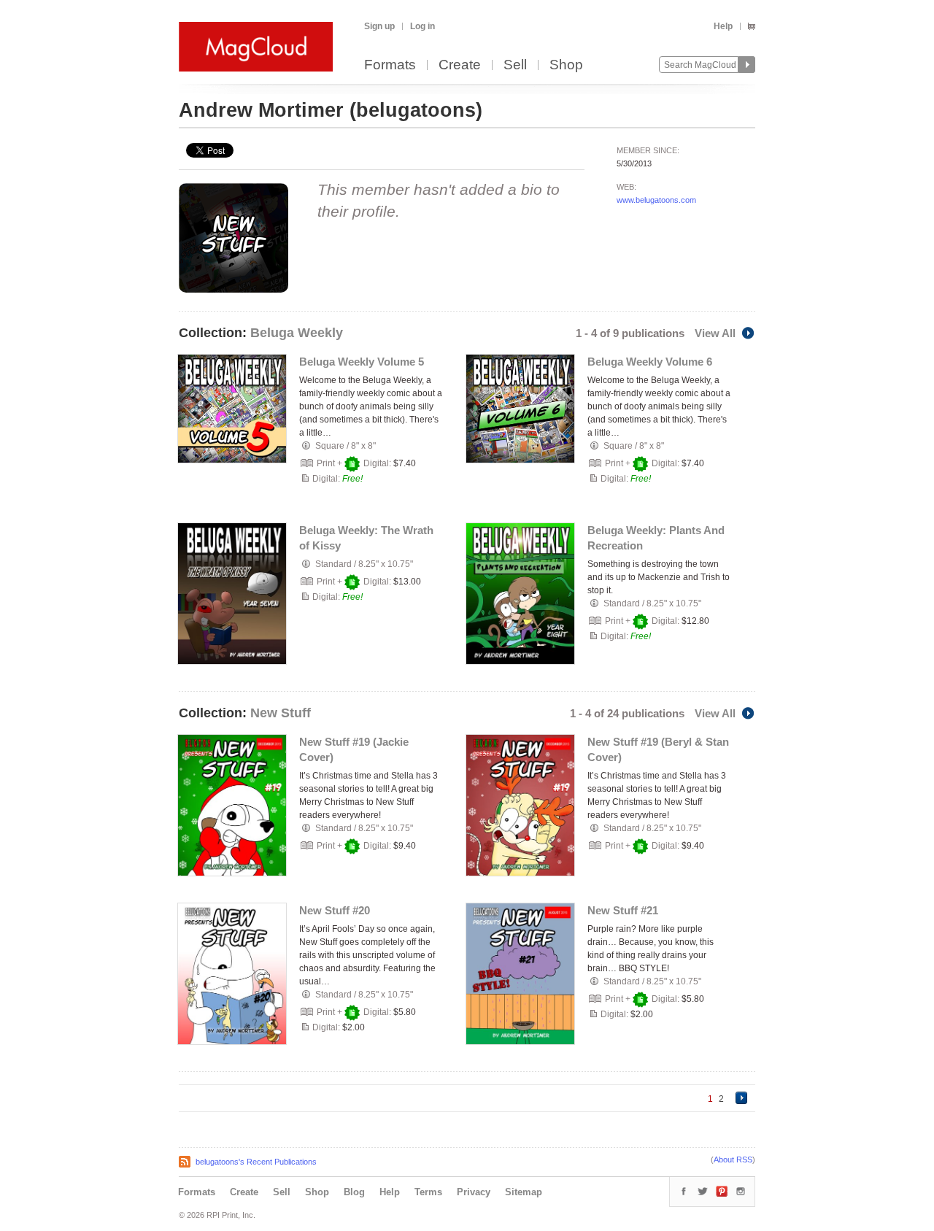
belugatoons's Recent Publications (256, 1161)
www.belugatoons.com (656, 200)
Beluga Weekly (296, 332)
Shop (566, 65)
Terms (428, 1191)
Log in (422, 26)
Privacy (473, 1191)
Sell (515, 65)
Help (723, 26)
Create (460, 65)
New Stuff (280, 713)
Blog (354, 1191)
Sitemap (523, 1191)
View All (715, 333)
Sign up (379, 26)
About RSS (733, 1159)
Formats (390, 65)
